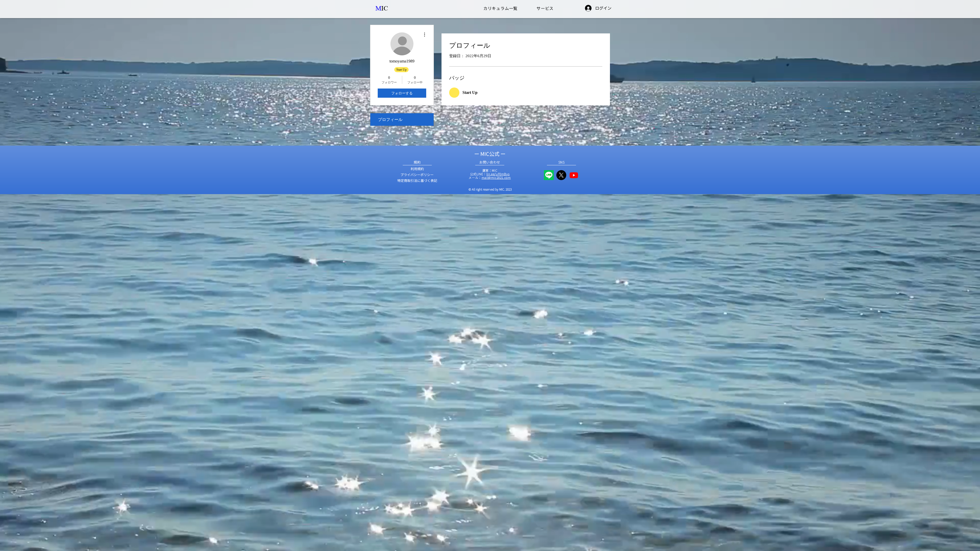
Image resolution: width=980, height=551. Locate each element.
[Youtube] (574, 175)
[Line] (549, 175)
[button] (500, 8)
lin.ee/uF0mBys (497, 174)
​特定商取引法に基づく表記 (417, 180)
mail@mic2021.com (496, 177)
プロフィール (390, 119)
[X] (561, 175)
